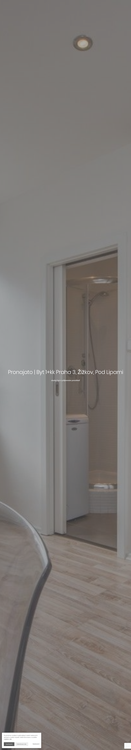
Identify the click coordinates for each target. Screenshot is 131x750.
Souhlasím (9, 744)
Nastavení (36, 744)
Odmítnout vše (21, 744)
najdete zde (8, 739)
